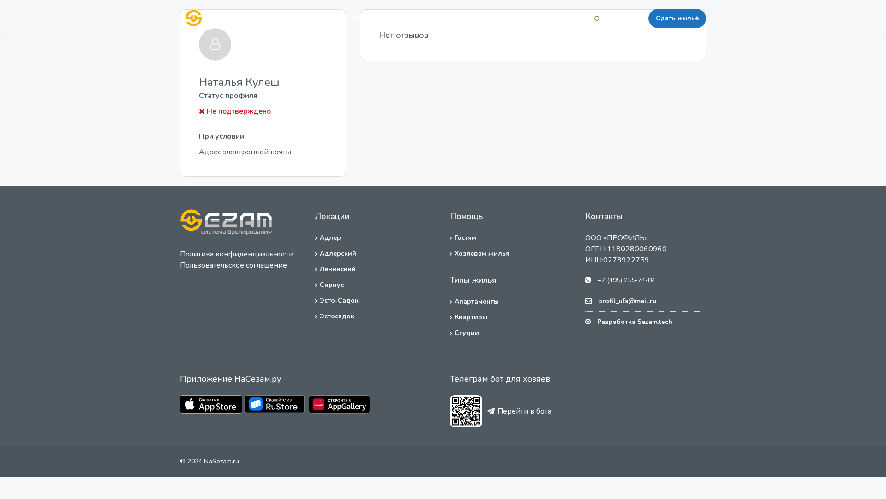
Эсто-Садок (339, 300)
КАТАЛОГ (366, 18)
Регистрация (623, 18)
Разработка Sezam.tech (634, 321)
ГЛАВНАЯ (321, 18)
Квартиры (471, 317)
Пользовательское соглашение (233, 265)
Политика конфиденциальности (236, 254)
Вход (580, 18)
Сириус (332, 284)
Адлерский (338, 253)
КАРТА (405, 18)
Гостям (465, 237)
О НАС (441, 18)
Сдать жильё (677, 18)
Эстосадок (337, 316)
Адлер (330, 237)
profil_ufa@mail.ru (627, 301)
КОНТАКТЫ (483, 18)
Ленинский (338, 269)
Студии (467, 333)
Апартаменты (477, 301)
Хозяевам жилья (482, 253)
